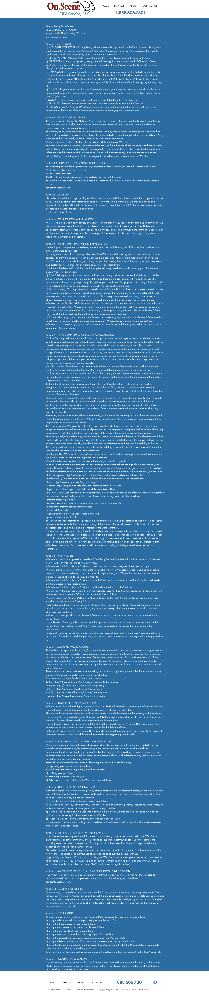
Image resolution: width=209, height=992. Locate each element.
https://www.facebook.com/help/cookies (79, 678)
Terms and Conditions (128, 989)
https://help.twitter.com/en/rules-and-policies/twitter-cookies (86, 681)
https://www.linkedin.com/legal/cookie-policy (80, 696)
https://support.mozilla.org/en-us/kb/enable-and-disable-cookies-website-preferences (101, 478)
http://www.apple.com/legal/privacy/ (76, 482)
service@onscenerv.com (58, 187)
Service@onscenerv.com (58, 173)
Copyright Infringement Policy (108, 989)
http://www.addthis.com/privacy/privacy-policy (82, 692)
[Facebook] (155, 982)
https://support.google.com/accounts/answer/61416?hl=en (89, 485)
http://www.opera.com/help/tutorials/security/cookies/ (85, 489)
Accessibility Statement (85, 989)
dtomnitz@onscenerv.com (75, 969)
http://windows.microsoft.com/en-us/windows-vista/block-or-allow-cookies (105, 475)
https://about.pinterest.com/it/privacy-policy (80, 685)
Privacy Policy (144, 989)
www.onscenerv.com (56, 36)
